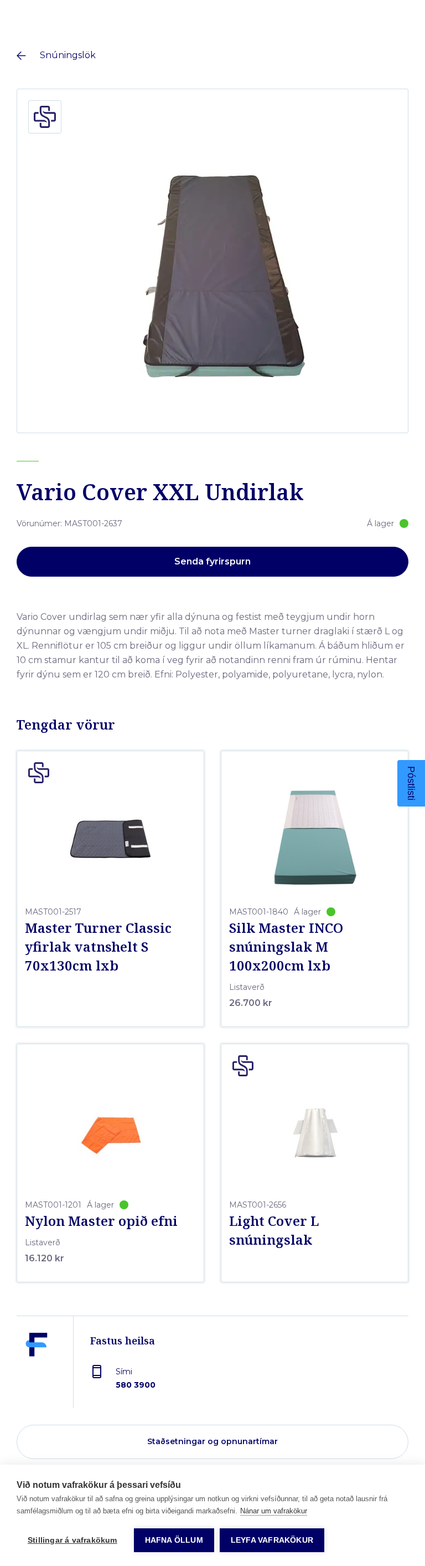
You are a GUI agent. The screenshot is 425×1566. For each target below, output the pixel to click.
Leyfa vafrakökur (272, 1540)
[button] (411, 783)
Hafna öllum (174, 1540)
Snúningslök (68, 55)
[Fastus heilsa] (36, 1370)
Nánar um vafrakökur (273, 1511)
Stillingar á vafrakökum (72, 1540)
